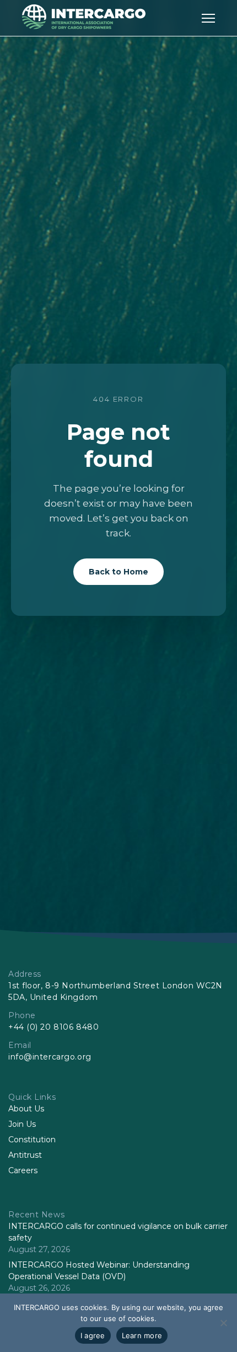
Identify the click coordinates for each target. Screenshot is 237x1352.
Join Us (22, 1124)
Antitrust (25, 1155)
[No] (223, 1322)
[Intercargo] (84, 26)
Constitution (32, 1140)
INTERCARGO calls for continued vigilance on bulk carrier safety (118, 1232)
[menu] (208, 17)
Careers (22, 1170)
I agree (92, 1335)
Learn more (142, 1335)
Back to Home (118, 572)
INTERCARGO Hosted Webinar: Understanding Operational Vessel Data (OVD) (99, 1270)
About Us (26, 1109)
